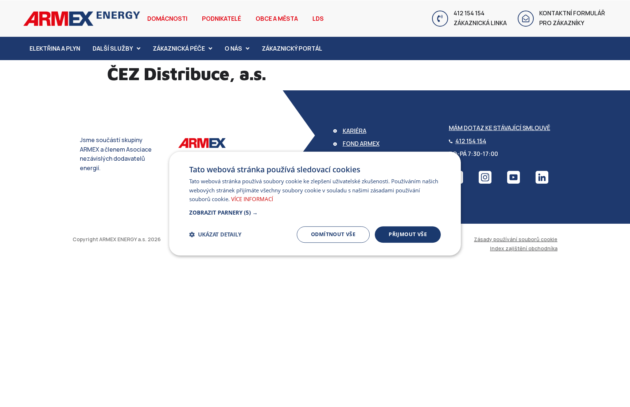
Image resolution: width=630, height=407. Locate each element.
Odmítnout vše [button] (333, 234)
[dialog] (315, 203)
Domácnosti (167, 19)
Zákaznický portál (292, 48)
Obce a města (277, 19)
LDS (318, 19)
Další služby (113, 48)
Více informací (252, 199)
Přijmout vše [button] (408, 234)
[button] (315, 212)
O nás (233, 48)
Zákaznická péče (179, 48)
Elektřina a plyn (55, 48)
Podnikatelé (221, 19)
